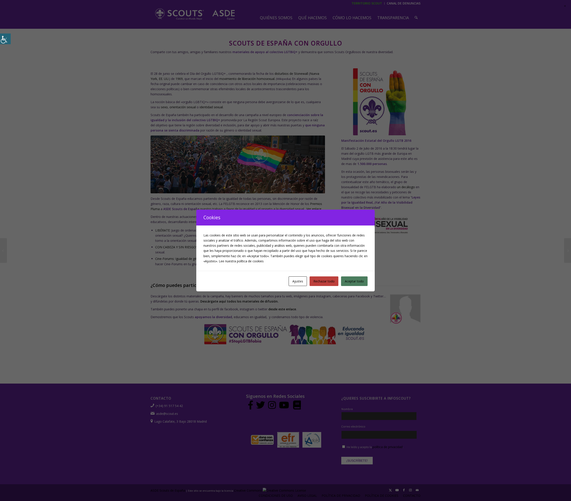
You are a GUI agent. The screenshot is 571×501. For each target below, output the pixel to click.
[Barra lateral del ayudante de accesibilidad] (5, 38)
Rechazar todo (324, 281)
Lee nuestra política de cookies (241, 261)
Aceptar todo (354, 281)
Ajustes (297, 281)
